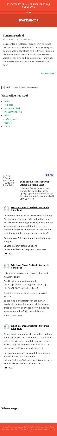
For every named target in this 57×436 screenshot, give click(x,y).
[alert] (28, 87)
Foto (11, 254)
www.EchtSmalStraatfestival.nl (28, 238)
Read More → (47, 73)
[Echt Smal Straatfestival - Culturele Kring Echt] (9, 180)
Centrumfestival (13, 35)
